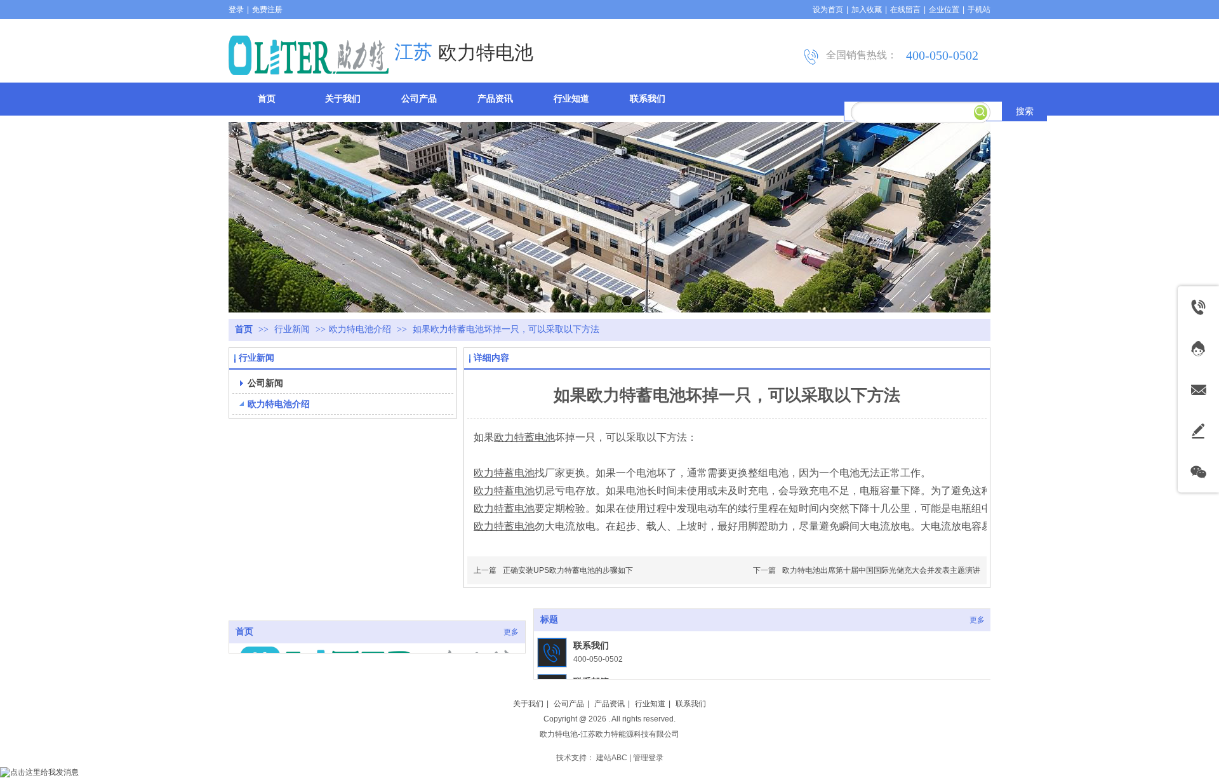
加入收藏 (866, 9)
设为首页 (828, 9)
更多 (511, 632)
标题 (549, 619)
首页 (244, 329)
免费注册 (267, 9)
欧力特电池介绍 (360, 329)
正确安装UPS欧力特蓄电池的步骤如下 (568, 570)
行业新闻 (293, 329)
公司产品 (569, 703)
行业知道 (650, 703)
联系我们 (591, 645)
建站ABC (611, 757)
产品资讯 (609, 703)
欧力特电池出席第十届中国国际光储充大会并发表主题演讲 (881, 570)
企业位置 (944, 9)
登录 (236, 9)
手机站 (979, 9)
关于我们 (528, 703)
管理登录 (648, 757)
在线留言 (905, 9)
